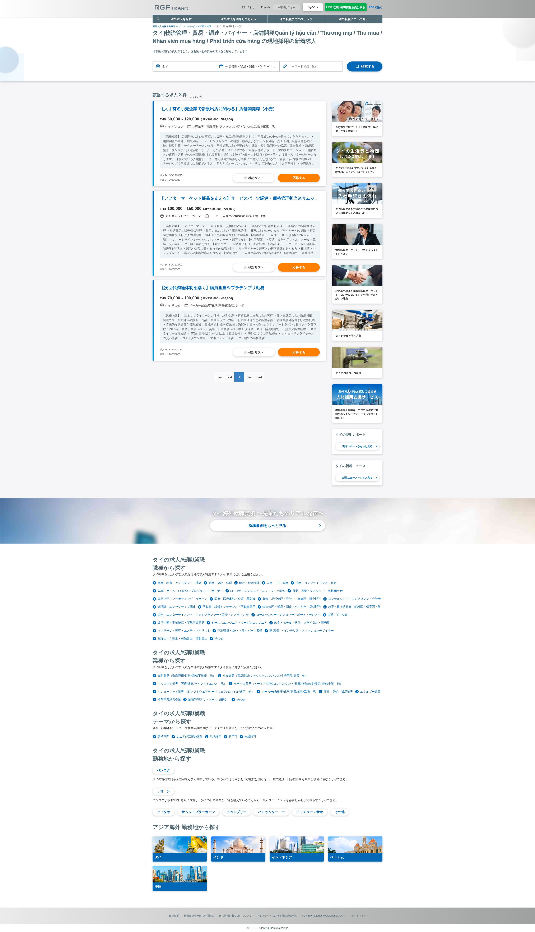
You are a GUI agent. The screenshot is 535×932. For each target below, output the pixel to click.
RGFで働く (375, 7)
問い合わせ (248, 7)
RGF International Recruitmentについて (324, 915)
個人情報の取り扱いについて (235, 915)
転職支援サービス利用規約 (199, 915)
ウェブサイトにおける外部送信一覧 (277, 915)
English (265, 7)
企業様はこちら (286, 7)
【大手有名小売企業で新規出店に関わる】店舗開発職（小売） (218, 108)
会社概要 (174, 915)
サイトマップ (358, 915)
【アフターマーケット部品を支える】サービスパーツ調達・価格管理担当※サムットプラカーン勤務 (254, 198)
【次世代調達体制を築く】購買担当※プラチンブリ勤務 (212, 287)
